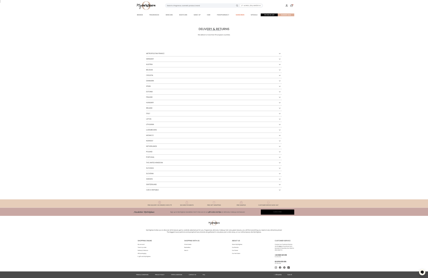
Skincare (169, 15)
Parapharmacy (223, 15)
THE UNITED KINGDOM (154, 162)
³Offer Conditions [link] (176, 275)
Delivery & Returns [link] (143, 250)
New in (186, 250)
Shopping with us (192, 241)
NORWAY (149, 141)
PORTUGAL (150, 157)
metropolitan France (155, 53)
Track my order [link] (142, 247)
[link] (287, 5)
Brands (140, 15)
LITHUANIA (150, 124)
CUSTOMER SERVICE (282, 241)
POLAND (149, 152)
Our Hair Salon (236, 253)
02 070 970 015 (280, 261)
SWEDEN (149, 179)
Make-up (197, 15)
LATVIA (148, 119)
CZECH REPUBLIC (152, 190)
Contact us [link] (192, 275)
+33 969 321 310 (281, 255)
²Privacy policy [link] (159, 275)
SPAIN (148, 86)
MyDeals (254, 15)
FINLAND (149, 97)
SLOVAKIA (150, 168)
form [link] (280, 246)
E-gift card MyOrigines (144, 256)
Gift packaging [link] (142, 253)
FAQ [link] (204, 275)
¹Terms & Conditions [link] (142, 275)
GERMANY (150, 59)
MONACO (150, 135)
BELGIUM (149, 70)
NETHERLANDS (151, 146)
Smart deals (187, 244)
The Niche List (269, 15)
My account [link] (141, 244)
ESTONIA (149, 92)
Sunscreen (240, 15)
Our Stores (235, 250)
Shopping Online (145, 241)
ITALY (148, 113)
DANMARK (150, 81)
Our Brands (235, 247)
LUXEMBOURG (151, 130)
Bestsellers (187, 247)
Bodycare (183, 15)
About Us (236, 241)
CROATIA (149, 75)
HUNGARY (150, 102)
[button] (422, 272)
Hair (208, 15)
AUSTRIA (149, 64)
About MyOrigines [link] (237, 244)
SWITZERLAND (151, 184)
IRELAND (149, 108)
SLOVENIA (150, 173)
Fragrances (154, 15)
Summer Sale (286, 15)
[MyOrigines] (146, 5)
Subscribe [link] (277, 212)
